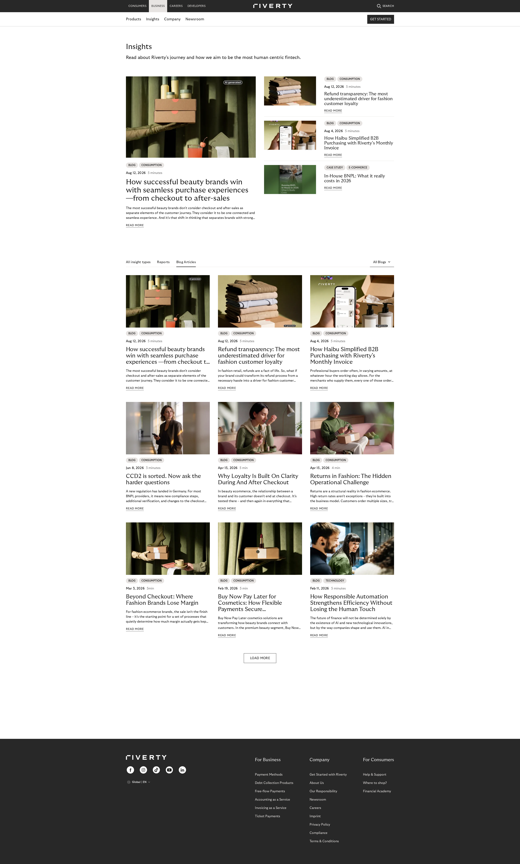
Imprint (315, 816)
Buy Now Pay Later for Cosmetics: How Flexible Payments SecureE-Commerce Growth (250, 603)
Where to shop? (375, 783)
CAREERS (176, 6)
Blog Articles (186, 262)
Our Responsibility (323, 791)
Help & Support (374, 774)
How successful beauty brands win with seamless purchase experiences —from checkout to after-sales (187, 190)
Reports (163, 262)
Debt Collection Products (274, 783)
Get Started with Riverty (328, 774)
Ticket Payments (267, 816)
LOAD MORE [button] (260, 658)
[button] (382, 262)
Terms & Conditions (324, 841)
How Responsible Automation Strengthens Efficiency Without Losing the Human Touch (351, 603)
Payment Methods (269, 774)
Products (133, 19)
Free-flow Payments (270, 791)
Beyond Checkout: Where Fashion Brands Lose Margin (162, 600)
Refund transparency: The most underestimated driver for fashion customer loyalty (358, 99)
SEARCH (388, 6)
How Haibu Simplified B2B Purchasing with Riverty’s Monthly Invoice (358, 143)
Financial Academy (377, 791)
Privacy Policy (320, 824)
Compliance (318, 833)
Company (172, 19)
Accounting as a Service (272, 799)
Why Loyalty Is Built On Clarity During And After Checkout (258, 479)
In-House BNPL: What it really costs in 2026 (354, 178)
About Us (317, 783)
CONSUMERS (137, 6)
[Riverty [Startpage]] (271, 6)
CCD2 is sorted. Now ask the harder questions (163, 479)
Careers (315, 808)
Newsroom (194, 19)
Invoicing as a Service (270, 808)
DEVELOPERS (196, 6)
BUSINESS (158, 6)
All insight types (138, 262)
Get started (380, 19)
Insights (152, 19)
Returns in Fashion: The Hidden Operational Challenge (350, 479)
